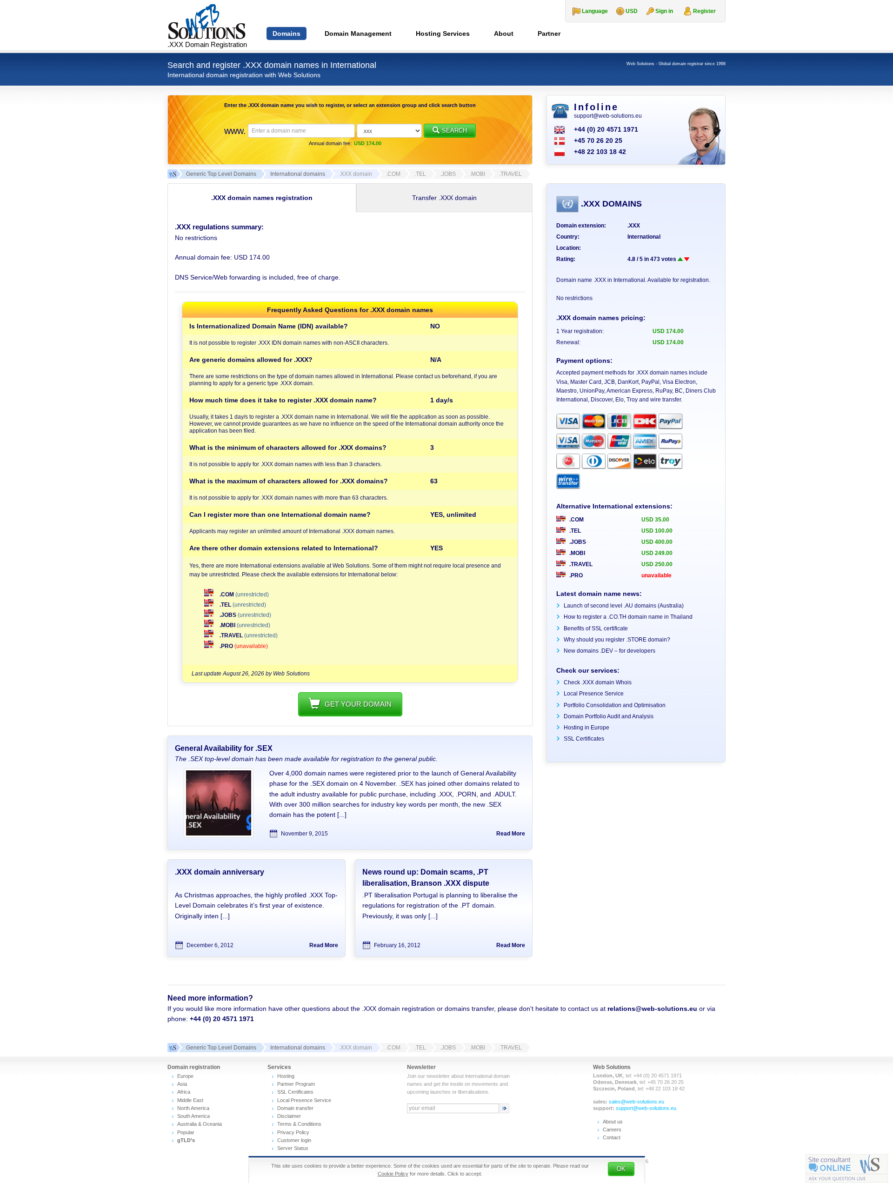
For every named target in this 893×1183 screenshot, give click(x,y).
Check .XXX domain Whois (598, 682)
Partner (549, 33)
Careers (612, 1129)
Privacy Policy (293, 1132)
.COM (226, 594)
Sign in (664, 11)
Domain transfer (295, 1108)
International (643, 237)
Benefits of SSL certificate (596, 628)
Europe (185, 1076)
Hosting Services (443, 33)
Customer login (294, 1140)
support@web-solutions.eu (608, 116)
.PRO (226, 646)
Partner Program (296, 1084)
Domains (286, 33)
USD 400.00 (657, 542)
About (503, 33)
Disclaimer (289, 1116)
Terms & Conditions (299, 1124)
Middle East (190, 1100)
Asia (182, 1084)
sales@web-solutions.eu (636, 1101)
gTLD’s (186, 1140)
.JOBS (228, 615)
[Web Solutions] (172, 1047)
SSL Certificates (584, 738)
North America (193, 1108)
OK (621, 1168)
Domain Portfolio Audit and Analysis (608, 716)
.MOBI (227, 625)
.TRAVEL (231, 635)
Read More (510, 833)
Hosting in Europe (586, 727)
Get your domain (358, 704)
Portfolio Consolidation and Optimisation (615, 705)
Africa (183, 1092)
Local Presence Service (594, 693)
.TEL (225, 605)
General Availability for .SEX (224, 748)
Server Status (292, 1148)
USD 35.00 (655, 519)
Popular (185, 1132)
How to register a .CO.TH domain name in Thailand (628, 617)
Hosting (285, 1076)
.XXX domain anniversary (219, 872)
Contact (611, 1137)
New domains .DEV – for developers (609, 651)
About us (613, 1121)
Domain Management (358, 33)
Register (704, 11)
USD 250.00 (657, 564)
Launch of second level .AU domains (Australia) (624, 605)
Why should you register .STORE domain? (617, 639)
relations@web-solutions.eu (652, 1008)
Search (454, 130)
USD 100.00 (657, 531)
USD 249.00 (657, 553)
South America (193, 1116)
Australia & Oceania (199, 1124)
